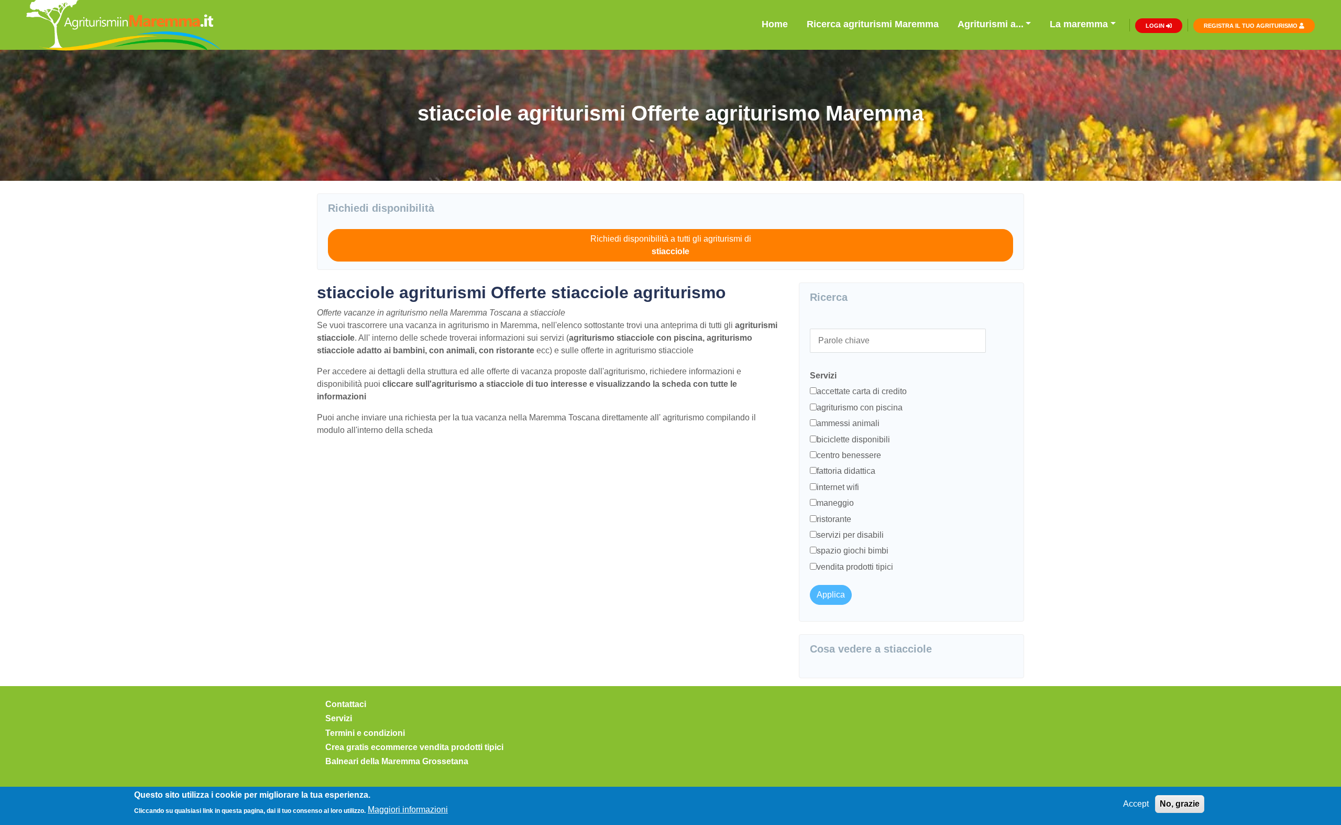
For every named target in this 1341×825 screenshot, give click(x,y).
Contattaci (345, 704)
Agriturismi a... (991, 24)
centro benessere (849, 455)
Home (775, 24)
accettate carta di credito (862, 391)
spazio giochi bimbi (852, 550)
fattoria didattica (846, 470)
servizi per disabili (850, 534)
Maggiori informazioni (408, 809)
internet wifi (838, 487)
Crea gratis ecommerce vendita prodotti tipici (414, 747)
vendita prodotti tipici (855, 566)
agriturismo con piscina (860, 407)
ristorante (834, 519)
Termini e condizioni (365, 733)
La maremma (1079, 24)
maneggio (835, 502)
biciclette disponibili (853, 439)
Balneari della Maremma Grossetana (396, 761)
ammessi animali (848, 423)
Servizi (338, 718)
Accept (1136, 803)
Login (1156, 26)
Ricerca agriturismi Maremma (873, 24)
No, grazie (1180, 803)
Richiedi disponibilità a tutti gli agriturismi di (670, 245)
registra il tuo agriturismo (1251, 26)
